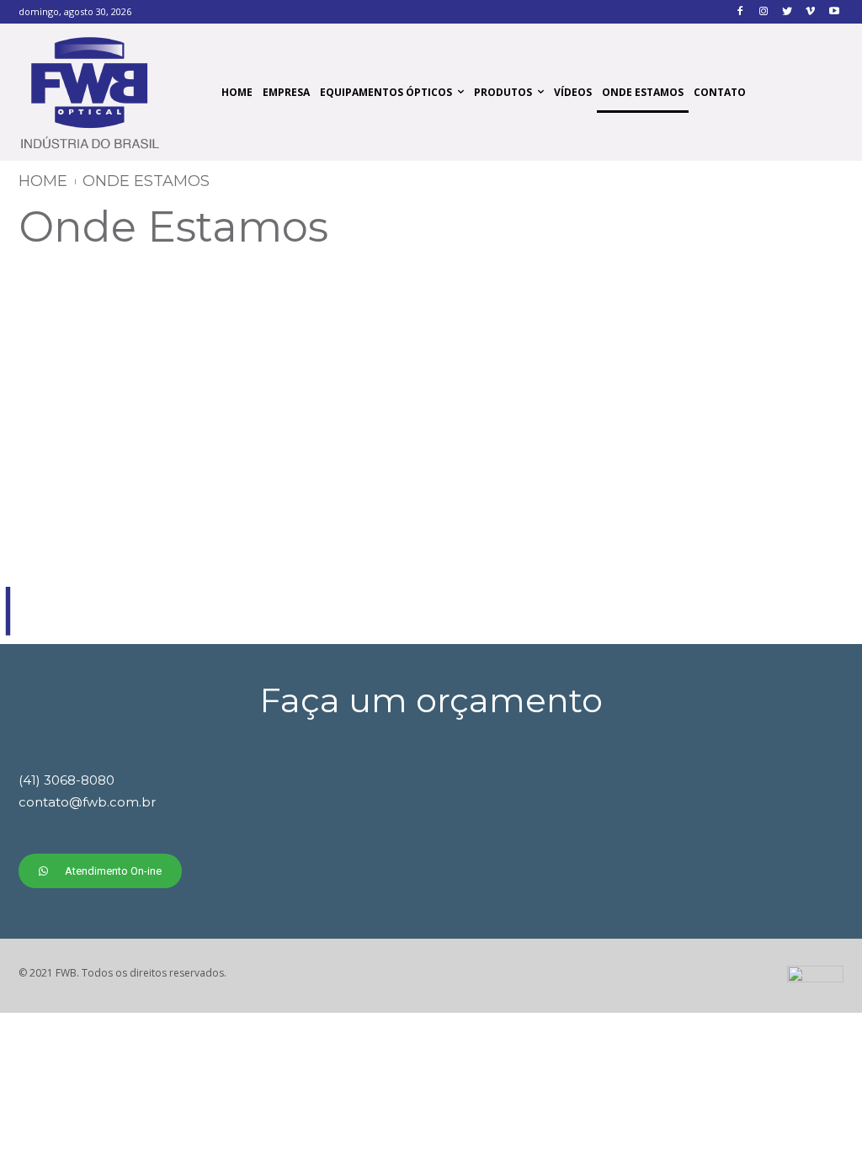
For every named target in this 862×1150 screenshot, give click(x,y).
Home (43, 181)
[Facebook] (740, 12)
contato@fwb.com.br (87, 802)
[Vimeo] (810, 12)
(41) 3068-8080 (66, 780)
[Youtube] (833, 12)
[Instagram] (764, 12)
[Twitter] (787, 12)
